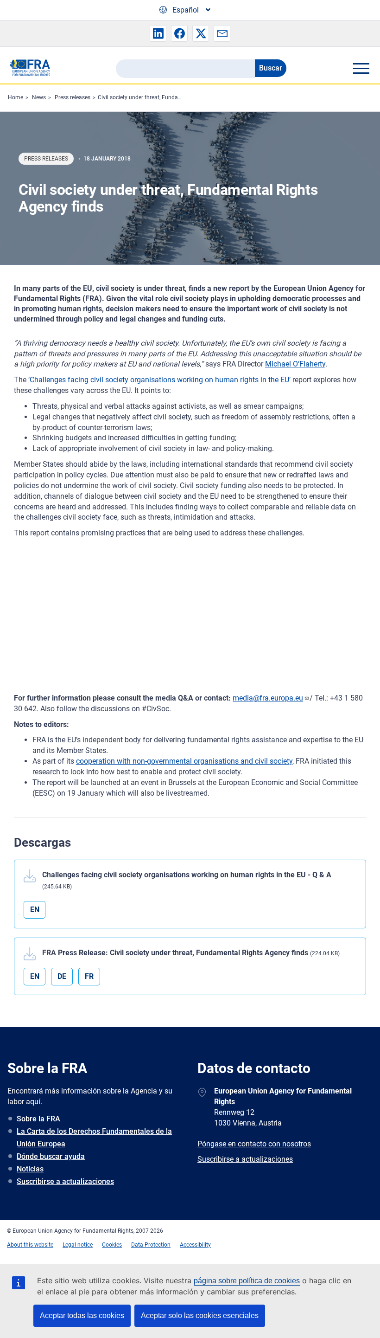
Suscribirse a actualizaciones (65, 1181)
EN (34, 909)
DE (61, 976)
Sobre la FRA (38, 1118)
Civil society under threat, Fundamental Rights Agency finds (172, 97)
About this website (30, 1245)
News (39, 97)
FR (89, 976)
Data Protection (151, 1245)
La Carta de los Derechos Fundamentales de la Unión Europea (94, 1137)
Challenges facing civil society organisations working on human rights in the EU (159, 379)
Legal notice (78, 1245)
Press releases (72, 97)
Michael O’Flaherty (295, 364)
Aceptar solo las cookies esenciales (200, 1315)
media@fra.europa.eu (268, 698)
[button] (158, 33)
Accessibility (195, 1245)
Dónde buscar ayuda (51, 1156)
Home (15, 97)
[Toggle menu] (361, 68)
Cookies (112, 1245)
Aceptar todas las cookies (82, 1315)
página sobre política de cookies (247, 1281)
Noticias (30, 1168)
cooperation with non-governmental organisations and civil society (184, 761)
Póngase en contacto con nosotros (254, 1143)
